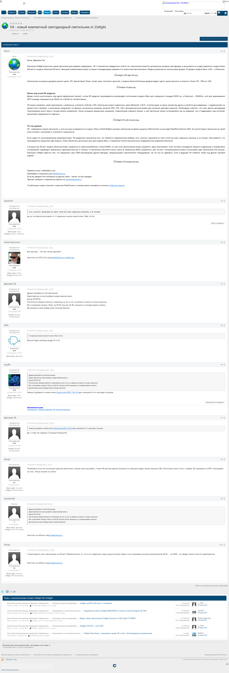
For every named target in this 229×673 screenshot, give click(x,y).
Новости (12, 12)
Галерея (65, 12)
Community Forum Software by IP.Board (195, 659)
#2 (222, 201)
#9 (222, 499)
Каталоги (31, 12)
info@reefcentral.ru (74, 179)
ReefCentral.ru (59, 174)
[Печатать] (14, 591)
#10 (221, 545)
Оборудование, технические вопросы (66, 611)
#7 (222, 418)
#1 (222, 51)
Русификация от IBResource (218, 659)
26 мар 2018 (202, 635)
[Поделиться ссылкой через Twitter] (2, 591)
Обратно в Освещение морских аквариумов (211, 586)
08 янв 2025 (202, 620)
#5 (222, 325)
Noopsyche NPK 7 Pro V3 (67, 392)
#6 (222, 365)
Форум (47, 12)
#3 (222, 242)
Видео (74, 12)
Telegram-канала (117, 185)
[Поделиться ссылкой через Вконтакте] (7, 591)
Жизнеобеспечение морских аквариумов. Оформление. (28, 603)
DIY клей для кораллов (61, 409)
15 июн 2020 (202, 605)
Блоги (56, 12)
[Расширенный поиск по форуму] (226, 13)
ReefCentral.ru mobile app (63, 258)
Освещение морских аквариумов (64, 603)
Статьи (21, 12)
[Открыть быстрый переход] (185, 13)
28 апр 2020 (202, 613)
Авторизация (168, 11)
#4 (222, 284)
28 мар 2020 (202, 628)
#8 (222, 459)
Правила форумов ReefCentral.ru (215, 655)
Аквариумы (85, 12)
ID (40, 12)
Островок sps (32, 409)
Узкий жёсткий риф (45, 409)
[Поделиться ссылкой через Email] (11, 591)
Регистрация (179, 11)
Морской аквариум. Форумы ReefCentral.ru (15, 655)
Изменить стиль (11, 659)
